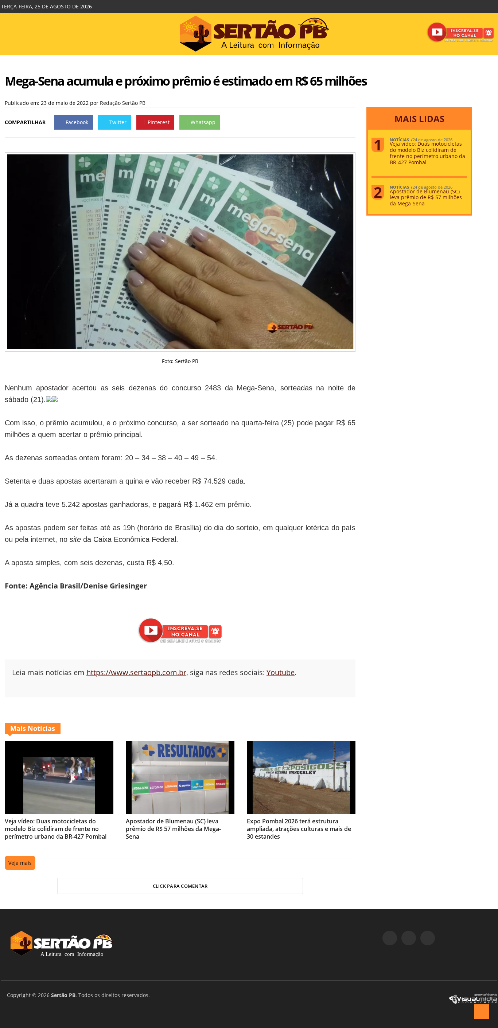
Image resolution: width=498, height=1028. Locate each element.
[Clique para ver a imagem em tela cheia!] (180, 347)
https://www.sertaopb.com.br (136, 672)
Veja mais (20, 862)
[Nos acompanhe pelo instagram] (408, 938)
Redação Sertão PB (122, 102)
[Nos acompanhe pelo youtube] (427, 938)
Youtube (280, 672)
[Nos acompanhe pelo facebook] (389, 938)
